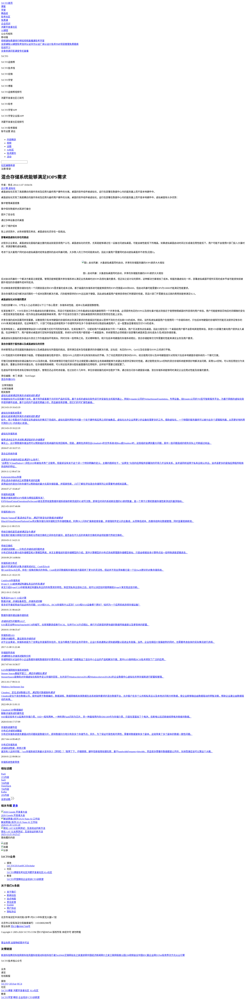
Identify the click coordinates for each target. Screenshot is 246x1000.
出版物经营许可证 (20, 942)
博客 (3, 6)
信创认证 (26, 44)
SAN (3, 670)
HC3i (24, 865)
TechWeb (60, 955)
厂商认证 (44, 44)
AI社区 (10, 150)
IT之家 (106, 955)
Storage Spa (18, 686)
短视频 (25, 40)
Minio (14, 477)
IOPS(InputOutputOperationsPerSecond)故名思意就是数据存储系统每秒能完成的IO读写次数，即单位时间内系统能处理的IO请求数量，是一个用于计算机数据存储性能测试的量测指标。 (92, 501)
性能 (12, 762)
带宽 (17, 762)
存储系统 (12, 413)
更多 (15, 805)
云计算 (23, 598)
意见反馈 (11, 902)
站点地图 (11, 899)
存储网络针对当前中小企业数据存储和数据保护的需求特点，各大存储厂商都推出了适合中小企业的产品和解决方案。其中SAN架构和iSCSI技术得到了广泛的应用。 (83, 659)
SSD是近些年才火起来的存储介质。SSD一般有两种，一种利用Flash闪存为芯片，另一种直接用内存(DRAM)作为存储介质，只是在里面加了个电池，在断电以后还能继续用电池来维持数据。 (96, 717)
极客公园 (121, 955)
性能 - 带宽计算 (13, 748)
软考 (19, 44)
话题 (9, 146)
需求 (19, 413)
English (10, 905)
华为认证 (35, 44)
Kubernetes (6, 477)
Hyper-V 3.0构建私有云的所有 (23, 584)
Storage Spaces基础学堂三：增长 (24, 673)
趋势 (8, 652)
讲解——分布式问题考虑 (22, 549)
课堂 (17, 51)
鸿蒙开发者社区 (9, 27)
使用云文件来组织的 (22, 440)
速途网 (83, 955)
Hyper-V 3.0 (14, 598)
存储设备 (14, 615)
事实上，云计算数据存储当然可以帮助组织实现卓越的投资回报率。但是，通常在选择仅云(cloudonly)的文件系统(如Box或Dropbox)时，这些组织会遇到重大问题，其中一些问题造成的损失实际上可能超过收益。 (106, 443)
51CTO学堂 (12, 879)
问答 (12, 51)
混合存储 (5, 379)
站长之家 (75, 955)
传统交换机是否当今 (18, 532)
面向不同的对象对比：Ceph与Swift (25, 566)
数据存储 (5, 615)
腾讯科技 (14, 955)
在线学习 (5, 47)
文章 (3, 51)
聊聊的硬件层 (12, 713)
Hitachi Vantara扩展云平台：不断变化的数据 (32, 518)
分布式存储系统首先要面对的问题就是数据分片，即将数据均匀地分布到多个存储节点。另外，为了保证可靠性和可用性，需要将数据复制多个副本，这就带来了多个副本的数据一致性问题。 (96, 734)
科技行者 (51, 955)
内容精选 (11, 139)
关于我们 (11, 892)
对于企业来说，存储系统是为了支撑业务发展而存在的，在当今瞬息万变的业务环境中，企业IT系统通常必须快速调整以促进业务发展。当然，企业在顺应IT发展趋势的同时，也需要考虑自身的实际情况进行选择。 (108, 642)
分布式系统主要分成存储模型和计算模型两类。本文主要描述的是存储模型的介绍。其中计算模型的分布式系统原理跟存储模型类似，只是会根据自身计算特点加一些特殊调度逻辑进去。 (94, 552)
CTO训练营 (38, 879)
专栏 (21, 51)
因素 (12, 494)
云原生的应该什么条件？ (20, 459)
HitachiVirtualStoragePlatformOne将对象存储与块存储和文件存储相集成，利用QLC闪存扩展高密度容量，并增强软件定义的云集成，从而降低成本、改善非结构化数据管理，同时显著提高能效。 (97, 521)
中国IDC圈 (143, 955)
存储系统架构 (22, 670)
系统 (10, 453)
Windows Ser (7, 686)
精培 (20, 879)
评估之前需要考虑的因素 (20, 480)
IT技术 (52, 44)
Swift (8, 580)
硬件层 (13, 727)
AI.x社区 (47, 872)
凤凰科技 (33, 955)
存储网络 (10, 670)
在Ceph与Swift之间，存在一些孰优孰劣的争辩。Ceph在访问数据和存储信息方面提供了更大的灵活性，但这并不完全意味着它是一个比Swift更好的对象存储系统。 (82, 570)
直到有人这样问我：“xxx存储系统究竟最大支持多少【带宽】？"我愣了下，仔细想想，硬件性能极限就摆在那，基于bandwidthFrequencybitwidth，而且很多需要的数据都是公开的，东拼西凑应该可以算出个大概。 (107, 751)
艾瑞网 (67, 955)
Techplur (31, 865)
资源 (8, 51)
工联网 (113, 955)
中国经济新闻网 (95, 955)
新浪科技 (5, 955)
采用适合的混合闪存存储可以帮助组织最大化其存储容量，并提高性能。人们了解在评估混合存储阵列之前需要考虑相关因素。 (65, 484)
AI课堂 (4, 30)
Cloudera (5, 710)
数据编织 (18, 710)
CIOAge (18, 865)
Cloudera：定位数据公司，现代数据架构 (28, 692)
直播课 (31, 40)
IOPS (12, 379)
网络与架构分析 (16, 656)
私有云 (4, 598)
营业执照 (6, 942)
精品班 (4, 13)
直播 (26, 51)
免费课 (4, 20)
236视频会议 (132, 955)
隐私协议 (11, 911)
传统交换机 (7, 546)
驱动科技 (42, 955)
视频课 (4, 40)
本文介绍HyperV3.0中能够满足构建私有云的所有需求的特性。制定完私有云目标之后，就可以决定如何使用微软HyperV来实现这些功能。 (70, 587)
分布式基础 (11, 731)
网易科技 (23, 955)
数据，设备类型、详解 (21, 601)
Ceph (3, 580)
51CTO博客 (12, 872)
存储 (15, 453)
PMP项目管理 (62, 44)
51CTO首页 (7, 3)
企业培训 (5, 23)
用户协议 (11, 908)
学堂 (3, 10)
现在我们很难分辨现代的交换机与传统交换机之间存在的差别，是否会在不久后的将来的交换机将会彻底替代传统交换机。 (62, 535)
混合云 (4, 453)
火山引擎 (180, 955)
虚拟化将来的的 (20, 395)
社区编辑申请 (8, 165)
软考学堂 (39, 40)
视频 (9, 143)
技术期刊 (11, 153)
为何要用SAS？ (13, 621)
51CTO (10, 865)
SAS (12, 635)
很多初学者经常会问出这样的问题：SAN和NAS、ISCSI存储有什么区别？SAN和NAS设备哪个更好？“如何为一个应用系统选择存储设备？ (70, 605)
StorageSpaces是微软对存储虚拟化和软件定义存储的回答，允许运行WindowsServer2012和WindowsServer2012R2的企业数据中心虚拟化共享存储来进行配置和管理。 (82, 677)
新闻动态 (11, 895)
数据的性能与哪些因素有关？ (23, 498)
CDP (11, 710)
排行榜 (18, 40)
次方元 (172, 955)
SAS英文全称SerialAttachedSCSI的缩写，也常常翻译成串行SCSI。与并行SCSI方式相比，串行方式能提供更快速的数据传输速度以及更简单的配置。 (75, 624)
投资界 (165, 955)
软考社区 (5, 17)
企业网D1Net (155, 955)
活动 (9, 156)
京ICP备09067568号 (20, 926)
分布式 (13, 563)
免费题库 (74, 44)
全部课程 (5, 44)
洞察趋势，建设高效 (18, 638)
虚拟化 (4, 413)
